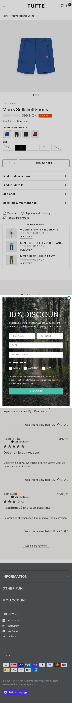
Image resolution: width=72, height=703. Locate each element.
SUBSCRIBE (36, 391)
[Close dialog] (69, 297)
